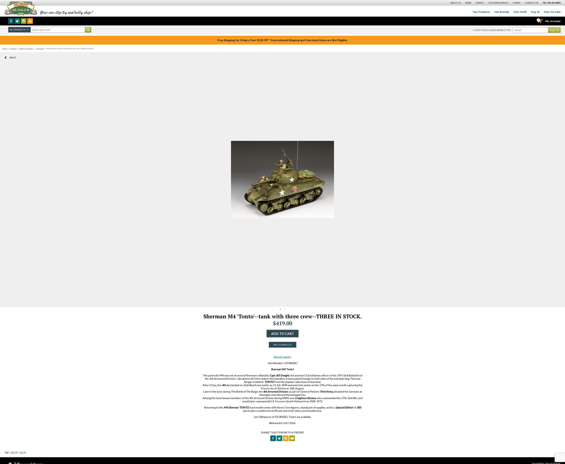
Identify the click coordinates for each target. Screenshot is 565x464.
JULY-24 (14, 452)
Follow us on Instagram (23, 21)
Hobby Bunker (20, 8)
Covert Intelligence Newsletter (492, 30)
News (468, 2)
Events (480, 2)
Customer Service (498, 2)
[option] (282, 179)
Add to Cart (282, 334)
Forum (516, 2)
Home (4, 48)
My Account (553, 21)
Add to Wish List (282, 344)
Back (13, 57)
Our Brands (501, 12)
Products (13, 48)
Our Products (481, 12)
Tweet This (279, 438)
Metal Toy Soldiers (26, 48)
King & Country (282, 356)
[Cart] (540, 21)
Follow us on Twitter (17, 21)
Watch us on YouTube (30, 21)
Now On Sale (552, 12)
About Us (455, 2)
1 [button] (280, 309)
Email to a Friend (292, 438)
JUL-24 (22, 452)
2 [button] (284, 309)
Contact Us (531, 2)
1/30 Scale (40, 48)
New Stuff (520, 12)
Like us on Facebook (11, 21)
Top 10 (535, 12)
